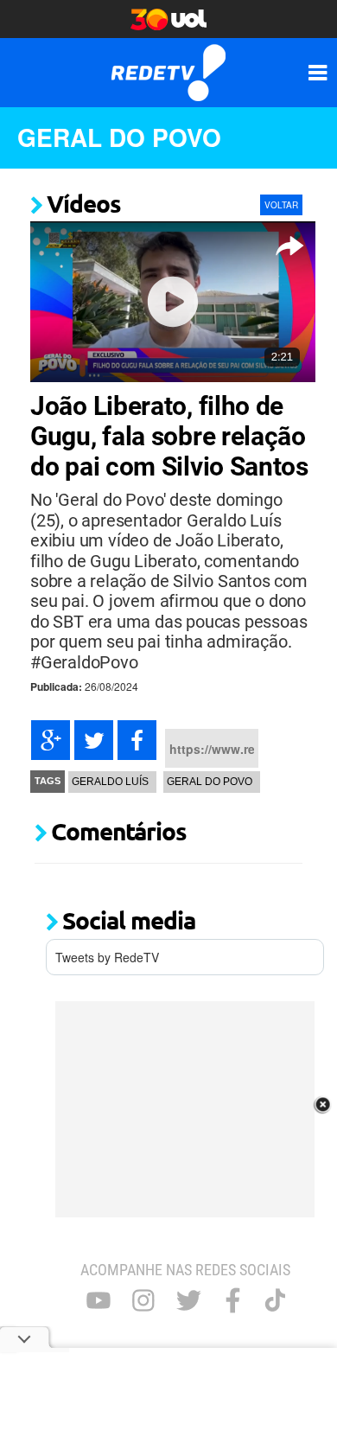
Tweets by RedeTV (107, 957)
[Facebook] (137, 740)
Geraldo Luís (110, 782)
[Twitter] (93, 740)
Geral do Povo (119, 137)
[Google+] (50, 740)
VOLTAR (281, 205)
